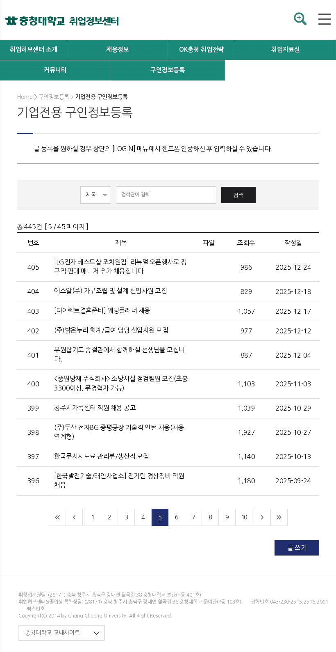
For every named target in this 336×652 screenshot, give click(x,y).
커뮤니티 (55, 70)
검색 (238, 195)
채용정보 (117, 49)
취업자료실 (285, 49)
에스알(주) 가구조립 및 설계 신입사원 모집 (111, 290)
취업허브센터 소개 (33, 49)
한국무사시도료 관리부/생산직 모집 (102, 456)
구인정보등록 (167, 70)
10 (244, 517)
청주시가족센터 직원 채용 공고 (95, 407)
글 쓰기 (296, 547)
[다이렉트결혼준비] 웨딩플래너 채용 (103, 310)
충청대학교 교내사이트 (52, 633)
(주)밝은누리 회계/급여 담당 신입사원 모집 (112, 330)
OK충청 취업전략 (201, 49)
